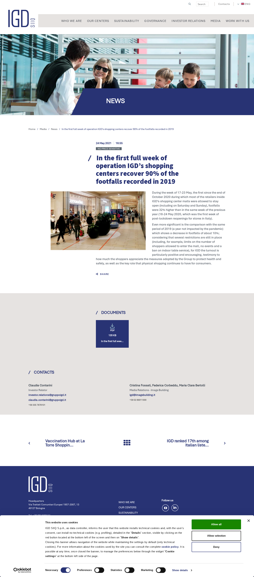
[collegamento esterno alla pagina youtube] (166, 507)
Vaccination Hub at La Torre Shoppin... (65, 443)
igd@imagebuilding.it (142, 395)
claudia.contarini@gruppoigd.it (47, 400)
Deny (216, 546)
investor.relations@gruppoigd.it (47, 395)
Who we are (127, 502)
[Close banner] (248, 520)
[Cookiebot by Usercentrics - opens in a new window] (22, 570)
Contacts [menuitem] (224, 4)
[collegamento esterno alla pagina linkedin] (174, 507)
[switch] (99, 570)
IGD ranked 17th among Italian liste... (188, 443)
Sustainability (128, 513)
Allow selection (216, 535)
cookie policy (170, 546)
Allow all (216, 524)
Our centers (127, 507)
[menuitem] (246, 4)
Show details (180, 570)
